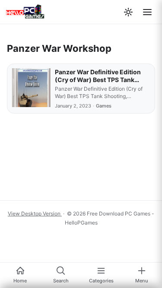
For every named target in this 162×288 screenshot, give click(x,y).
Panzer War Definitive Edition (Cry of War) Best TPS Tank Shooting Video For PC (98, 79)
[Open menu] (147, 12)
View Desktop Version (35, 213)
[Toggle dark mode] (128, 12)
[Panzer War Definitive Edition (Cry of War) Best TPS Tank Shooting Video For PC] (31, 88)
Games (103, 106)
